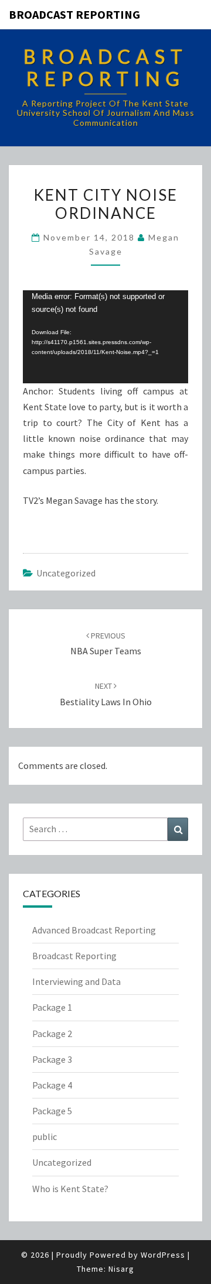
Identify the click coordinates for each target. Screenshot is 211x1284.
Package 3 (52, 1059)
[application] (105, 336)
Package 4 (52, 1085)
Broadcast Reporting (74, 14)
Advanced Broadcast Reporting (94, 930)
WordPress (163, 1254)
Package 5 (52, 1111)
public (44, 1136)
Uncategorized (66, 573)
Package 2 (52, 1033)
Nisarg (121, 1269)
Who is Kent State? (70, 1188)
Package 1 (52, 1007)
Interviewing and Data (76, 981)
